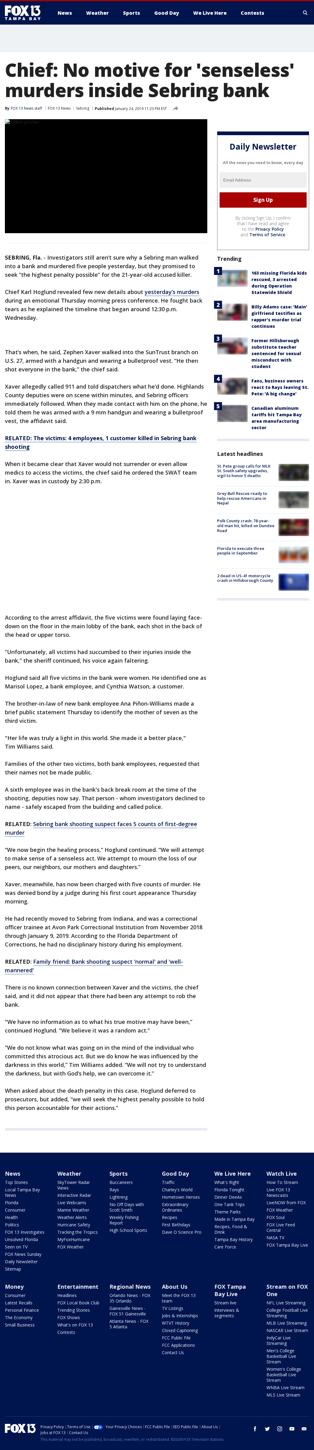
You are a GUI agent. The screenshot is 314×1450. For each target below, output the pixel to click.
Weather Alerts (72, 1217)
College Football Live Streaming (287, 1313)
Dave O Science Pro (181, 1232)
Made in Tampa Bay (234, 1219)
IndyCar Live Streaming (278, 1340)
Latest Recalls (19, 1303)
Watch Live (281, 1173)
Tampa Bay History (233, 1239)
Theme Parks (227, 1212)
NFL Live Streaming (285, 1303)
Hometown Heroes (181, 1197)
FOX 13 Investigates (24, 1232)
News (12, 1173)
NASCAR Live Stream (287, 1330)
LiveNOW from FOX (286, 1202)
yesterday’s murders (172, 292)
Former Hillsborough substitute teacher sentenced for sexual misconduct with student (276, 353)
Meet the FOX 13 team (179, 1298)
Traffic (168, 1182)
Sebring (82, 108)
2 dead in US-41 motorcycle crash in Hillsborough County (245, 578)
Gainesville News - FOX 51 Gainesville (127, 1311)
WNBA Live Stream (285, 1387)
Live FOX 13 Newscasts (278, 1192)
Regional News (130, 1286)
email (304, 1429)
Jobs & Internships (180, 1316)
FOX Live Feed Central (280, 1227)
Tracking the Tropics (77, 1232)
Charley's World (177, 1190)
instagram (280, 1429)
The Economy (19, 1317)
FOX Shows (68, 1317)
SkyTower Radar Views (73, 1185)
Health (11, 1217)
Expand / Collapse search (305, 13)
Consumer (15, 1210)
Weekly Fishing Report (124, 1220)
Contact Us (173, 1352)
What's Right (226, 1182)
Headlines (67, 1295)
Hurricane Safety (73, 1225)
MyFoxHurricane (73, 1239)
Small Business (20, 1325)
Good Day (175, 1173)
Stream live (225, 1303)
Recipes (169, 1217)
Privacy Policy (269, 229)
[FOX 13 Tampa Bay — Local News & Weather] (25, 13)
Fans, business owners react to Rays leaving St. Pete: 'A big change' (279, 387)
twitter (267, 1429)
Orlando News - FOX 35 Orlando (129, 1298)
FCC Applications (178, 1345)
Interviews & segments (226, 1313)
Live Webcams (71, 1202)
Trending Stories (73, 1310)
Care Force (225, 1247)
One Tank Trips (229, 1204)
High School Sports (128, 1230)
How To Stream (282, 1182)
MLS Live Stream (283, 1395)
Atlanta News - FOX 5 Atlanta (128, 1324)
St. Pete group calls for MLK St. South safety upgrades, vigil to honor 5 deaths (243, 470)
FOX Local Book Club (78, 1303)
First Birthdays (176, 1225)
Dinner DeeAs (228, 1197)
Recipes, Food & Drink (230, 1229)
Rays (114, 1190)
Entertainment (77, 1286)
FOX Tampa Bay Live (287, 1245)
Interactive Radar (74, 1195)
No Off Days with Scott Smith (126, 1207)
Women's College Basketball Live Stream (283, 1374)
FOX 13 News (59, 108)
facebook (255, 1429)
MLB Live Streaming (286, 1323)
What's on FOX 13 (75, 1325)
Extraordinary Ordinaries (175, 1207)
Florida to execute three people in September (240, 551)
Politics (12, 1225)
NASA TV (275, 1237)
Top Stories (16, 1182)
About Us (174, 1286)
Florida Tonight (229, 1190)
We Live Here (232, 1173)
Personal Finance (22, 1310)
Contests (66, 1332)
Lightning (118, 1197)
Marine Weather (73, 1210)
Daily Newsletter (21, 1261)
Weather (69, 1173)
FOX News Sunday (23, 1254)
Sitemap (13, 1269)
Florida (11, 1202)
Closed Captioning (180, 1330)
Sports (118, 1173)
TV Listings (172, 1308)
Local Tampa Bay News (22, 1192)
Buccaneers (121, 1182)
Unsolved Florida (21, 1239)
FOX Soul (275, 1217)
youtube (292, 1429)
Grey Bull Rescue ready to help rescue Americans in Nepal (242, 498)
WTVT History (175, 1323)
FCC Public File (176, 1338)
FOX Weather (70, 1247)
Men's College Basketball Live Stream (281, 1356)
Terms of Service (267, 234)
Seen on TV (16, 1247)
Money (14, 1286)
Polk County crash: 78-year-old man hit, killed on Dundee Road (245, 525)
